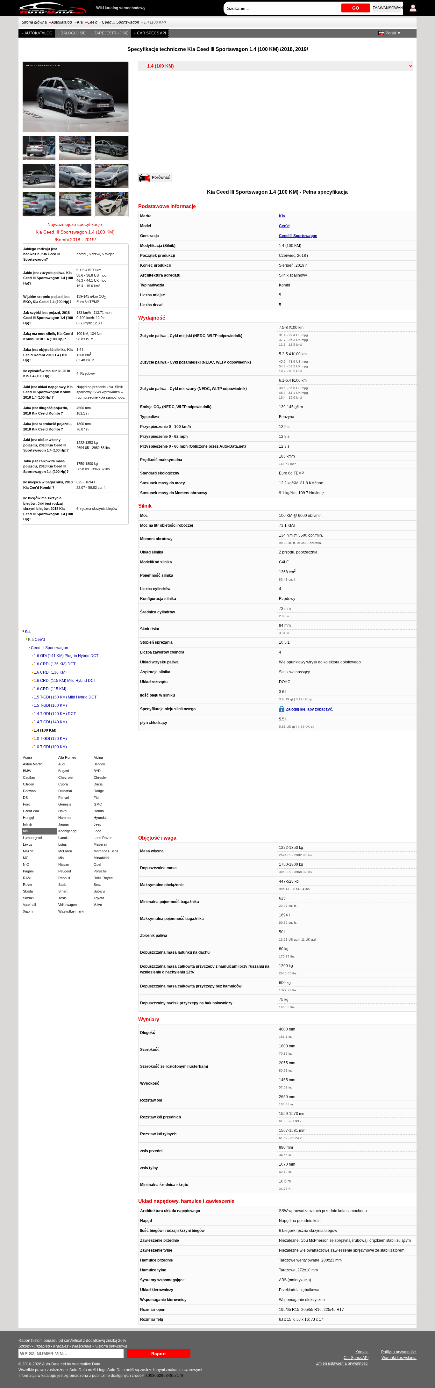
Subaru (99, 891)
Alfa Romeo (67, 757)
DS (25, 797)
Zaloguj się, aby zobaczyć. (309, 709)
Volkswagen (67, 905)
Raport (158, 1353)
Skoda (28, 891)
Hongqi (28, 818)
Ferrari (63, 797)
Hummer (65, 818)
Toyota (99, 898)
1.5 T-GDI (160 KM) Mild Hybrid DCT (65, 697)
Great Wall (31, 811)
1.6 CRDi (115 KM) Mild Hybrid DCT (65, 680)
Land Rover (103, 838)
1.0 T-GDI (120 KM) (50, 738)
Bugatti (63, 771)
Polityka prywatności (399, 1352)
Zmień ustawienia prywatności (342, 1363)
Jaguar (63, 824)
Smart (63, 891)
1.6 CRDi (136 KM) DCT (54, 664)
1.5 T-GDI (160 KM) (50, 705)
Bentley (99, 764)
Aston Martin (32, 764)
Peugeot (64, 871)
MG (26, 858)
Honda (99, 811)
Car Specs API (151, 33)
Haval (62, 811)
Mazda (28, 851)
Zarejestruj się (111, 33)
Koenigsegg (67, 831)
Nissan (63, 864)
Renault (64, 878)
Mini (61, 858)
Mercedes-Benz (106, 851)
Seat (97, 884)
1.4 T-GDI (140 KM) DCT (55, 714)
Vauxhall (29, 905)
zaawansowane (387, 8)
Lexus (27, 844)
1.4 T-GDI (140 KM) (50, 722)
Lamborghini (32, 838)
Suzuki (28, 898)
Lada (97, 831)
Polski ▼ (393, 33)
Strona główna (34, 22)
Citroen (28, 784)
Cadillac (29, 777)
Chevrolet (65, 777)
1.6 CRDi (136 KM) (50, 672)
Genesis (64, 804)
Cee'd (92, 22)
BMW (27, 771)
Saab (62, 884)
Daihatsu (65, 791)
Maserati (100, 844)
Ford (26, 804)
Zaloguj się (73, 33)
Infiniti (27, 824)
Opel (97, 864)
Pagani (28, 871)
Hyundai (100, 818)
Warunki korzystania (399, 1357)
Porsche (100, 871)
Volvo (98, 905)
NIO (26, 864)
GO (355, 8)
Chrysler (100, 777)
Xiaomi (28, 911)
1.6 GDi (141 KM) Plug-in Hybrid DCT (66, 656)
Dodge (99, 791)
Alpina (98, 757)
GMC (98, 804)
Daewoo (29, 791)
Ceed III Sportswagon (120, 22)
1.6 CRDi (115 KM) (50, 689)
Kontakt (361, 1352)
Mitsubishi (101, 858)
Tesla (62, 898)
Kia (80, 22)
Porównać (161, 177)
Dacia (98, 784)
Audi (61, 764)
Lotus (62, 844)
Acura (27, 757)
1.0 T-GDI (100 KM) (50, 747)
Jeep (97, 824)
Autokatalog (62, 22)
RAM (27, 878)
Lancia (63, 838)
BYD (97, 771)
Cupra (63, 784)
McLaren (65, 851)
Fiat (96, 797)
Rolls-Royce (103, 878)
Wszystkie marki (71, 911)
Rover (27, 884)
